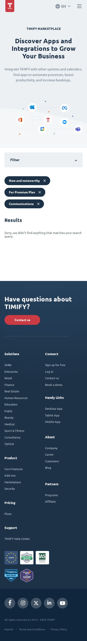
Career (49, 454)
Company (51, 448)
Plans (8, 513)
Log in (49, 371)
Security (9, 488)
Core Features (13, 469)
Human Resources (16, 397)
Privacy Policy (59, 629)
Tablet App (52, 415)
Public (8, 411)
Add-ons (10, 475)
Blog (48, 467)
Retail (8, 378)
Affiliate (50, 501)
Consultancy (12, 437)
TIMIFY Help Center (17, 538)
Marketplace (12, 482)
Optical (9, 443)
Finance (9, 384)
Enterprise (11, 371)
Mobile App (52, 421)
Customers (52, 461)
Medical (9, 424)
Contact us (22, 320)
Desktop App (53, 408)
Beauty (8, 417)
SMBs (8, 365)
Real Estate (11, 391)
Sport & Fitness (14, 430)
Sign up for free (55, 365)
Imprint (8, 629)
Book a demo (53, 384)
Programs (51, 495)
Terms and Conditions (32, 629)
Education (10, 404)
